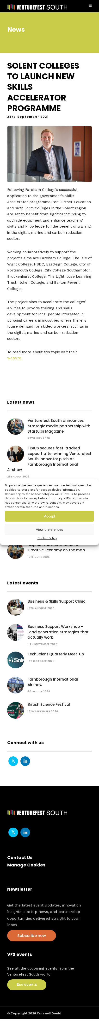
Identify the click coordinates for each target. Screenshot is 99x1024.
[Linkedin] (25, 761)
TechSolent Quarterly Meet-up (56, 654)
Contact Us (19, 857)
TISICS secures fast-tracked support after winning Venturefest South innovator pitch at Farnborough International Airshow (49, 459)
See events (27, 984)
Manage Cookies (26, 865)
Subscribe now (31, 935)
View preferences (49, 529)
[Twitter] (13, 761)
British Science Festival (49, 704)
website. (14, 358)
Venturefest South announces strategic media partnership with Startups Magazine (59, 426)
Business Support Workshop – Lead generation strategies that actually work (58, 632)
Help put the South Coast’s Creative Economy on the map (56, 547)
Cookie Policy (47, 538)
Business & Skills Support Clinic (56, 601)
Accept (49, 516)
